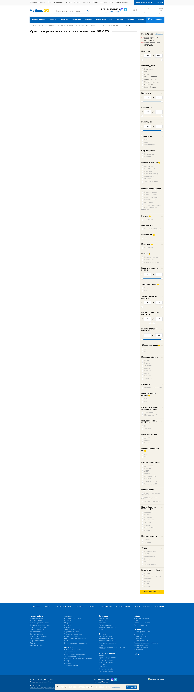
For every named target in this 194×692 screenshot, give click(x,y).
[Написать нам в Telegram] (125, 9)
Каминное (148, 139)
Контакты (86, 2)
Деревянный (149, 412)
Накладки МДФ (150, 476)
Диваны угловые (71, 665)
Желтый (147, 522)
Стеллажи (138, 638)
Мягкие (147, 473)
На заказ (147, 360)
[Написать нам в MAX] (121, 9)
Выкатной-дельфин (152, 173)
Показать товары (152, 592)
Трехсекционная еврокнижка (149, 182)
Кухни (101, 655)
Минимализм (149, 556)
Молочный (148, 512)
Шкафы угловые (140, 636)
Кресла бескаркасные (38, 636)
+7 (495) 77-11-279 (102, 679)
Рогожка (147, 370)
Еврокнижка (149, 176)
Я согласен (131, 687)
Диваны (67, 663)
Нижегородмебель (151, 82)
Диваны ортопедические (40, 623)
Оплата (69, 2)
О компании (35, 606)
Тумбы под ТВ (70, 652)
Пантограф (148, 247)
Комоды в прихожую (107, 627)
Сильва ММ (148, 84)
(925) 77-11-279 (109, 9)
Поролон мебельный (152, 229)
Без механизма (150, 168)
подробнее (116, 687)
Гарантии (79, 606)
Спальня (52, 19)
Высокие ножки (150, 194)
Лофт (146, 554)
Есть (146, 288)
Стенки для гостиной (72, 649)
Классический (150, 551)
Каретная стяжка (151, 197)
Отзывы (77, 2)
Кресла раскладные (87, 25)
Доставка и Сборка (55, 2)
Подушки (33, 643)
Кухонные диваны (37, 638)
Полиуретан (149, 259)
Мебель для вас (150, 77)
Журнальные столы (72, 656)
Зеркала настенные (72, 629)
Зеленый (147, 525)
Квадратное (149, 154)
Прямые (147, 479)
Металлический (150, 415)
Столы (136, 620)
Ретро (146, 561)
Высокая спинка (151, 192)
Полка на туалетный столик (75, 643)
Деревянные (149, 466)
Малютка (148, 179)
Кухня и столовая (104, 19)
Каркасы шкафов (141, 645)
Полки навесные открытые (75, 654)
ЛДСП (146, 471)
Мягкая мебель (38, 19)
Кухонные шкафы (106, 669)
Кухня (146, 583)
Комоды (67, 620)
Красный (148, 530)
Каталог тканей (123, 606)
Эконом (147, 539)
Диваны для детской (107, 640)
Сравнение (135, 13)
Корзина (160, 13)
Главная (33, 25)
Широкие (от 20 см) (152, 484)
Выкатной (148, 171)
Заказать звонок (112, 12)
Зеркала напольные (72, 632)
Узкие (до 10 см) (150, 481)
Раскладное (149, 142)
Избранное (148, 13)
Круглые (147, 468)
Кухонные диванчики (107, 657)
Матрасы (67, 623)
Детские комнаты (106, 636)
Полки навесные (140, 625)
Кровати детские (106, 638)
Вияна (146, 74)
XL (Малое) (148, 219)
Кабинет (119, 19)
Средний (147, 542)
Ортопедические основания (75, 638)
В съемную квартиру (152, 576)
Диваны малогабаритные (40, 625)
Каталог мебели (48, 25)
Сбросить (159, 34)
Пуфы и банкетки (37, 641)
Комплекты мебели (141, 618)
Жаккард (148, 365)
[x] (142, 37)
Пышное (147, 156)
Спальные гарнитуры (72, 618)
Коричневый (149, 527)
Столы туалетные (71, 636)
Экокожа (148, 378)
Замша (147, 368)
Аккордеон (148, 166)
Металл (147, 440)
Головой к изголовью (153, 387)
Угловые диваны (36, 620)
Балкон (147, 573)
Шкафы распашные (142, 631)
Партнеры (147, 606)
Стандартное (149, 145)
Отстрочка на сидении (153, 205)
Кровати (67, 625)
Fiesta (146, 71)
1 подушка (148, 428)
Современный (150, 564)
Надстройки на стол (142, 623)
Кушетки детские (36, 632)
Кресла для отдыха (37, 629)
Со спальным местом (109, 25)
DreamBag (148, 69)
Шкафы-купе (139, 634)
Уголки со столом (106, 671)
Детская (88, 19)
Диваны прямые (36, 618)
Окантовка (148, 202)
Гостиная (64, 19)
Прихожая (76, 19)
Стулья (102, 664)
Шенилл (147, 376)
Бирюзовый (149, 520)
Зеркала (102, 623)
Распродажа (156, 19)
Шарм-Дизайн (150, 87)
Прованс (147, 559)
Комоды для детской (107, 643)
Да (145, 238)
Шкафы (130, 19)
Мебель (141, 19)
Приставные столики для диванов (78, 658)
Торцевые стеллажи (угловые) (146, 643)
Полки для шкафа (141, 647)
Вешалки (102, 620)
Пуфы (66, 641)
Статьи (137, 606)
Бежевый (148, 517)
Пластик (147, 443)
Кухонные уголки (106, 660)
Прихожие (103, 618)
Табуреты (103, 666)
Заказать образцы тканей (103, 2)
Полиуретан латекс (152, 262)
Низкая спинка (150, 200)
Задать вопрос (122, 2)
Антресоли (138, 649)
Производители (105, 606)
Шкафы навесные (141, 640)
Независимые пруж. (152, 257)
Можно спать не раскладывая (149, 498)
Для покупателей (37, 2)
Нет (145, 290)
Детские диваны (36, 634)
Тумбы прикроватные (73, 634)
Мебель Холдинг (151, 79)
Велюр (147, 363)
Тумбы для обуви (106, 625)
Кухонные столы (106, 662)
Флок (146, 373)
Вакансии (159, 606)
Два (145, 454)
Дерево (147, 438)
